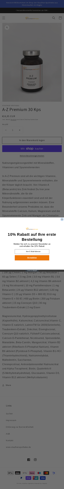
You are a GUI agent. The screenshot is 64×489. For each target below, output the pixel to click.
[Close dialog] (62, 219)
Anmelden (32, 258)
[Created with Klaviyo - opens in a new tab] (32, 271)
